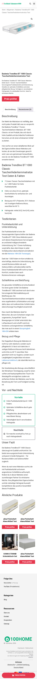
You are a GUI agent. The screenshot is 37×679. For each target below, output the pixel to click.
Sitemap (6, 624)
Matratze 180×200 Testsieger (19, 254)
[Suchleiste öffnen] (30, 4)
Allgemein (10, 10)
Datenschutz (29, 648)
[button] (31, 19)
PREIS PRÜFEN (20, 675)
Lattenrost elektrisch (10, 360)
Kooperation (8, 620)
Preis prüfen (10, 99)
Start (3, 10)
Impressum (21, 648)
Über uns (7, 613)
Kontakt (6, 616)
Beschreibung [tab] (10, 109)
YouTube (6, 586)
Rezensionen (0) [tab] (25, 109)
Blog (5, 600)
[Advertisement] (18, 58)
